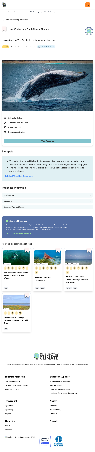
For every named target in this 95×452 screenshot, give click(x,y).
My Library (9, 409)
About (7, 426)
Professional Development (60, 381)
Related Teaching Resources (19, 176)
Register (8, 413)
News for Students (12, 389)
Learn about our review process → (18, 233)
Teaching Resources (13, 381)
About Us (53, 405)
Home (2, 12)
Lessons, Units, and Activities (16, 385)
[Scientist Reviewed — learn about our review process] (89, 31)
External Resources (15, 12)
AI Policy (53, 413)
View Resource (47, 141)
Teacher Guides (56, 385)
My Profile (9, 405)
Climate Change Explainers (60, 389)
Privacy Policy (55, 409)
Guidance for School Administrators (64, 393)
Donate (54, 421)
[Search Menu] (87, 4)
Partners (8, 430)
